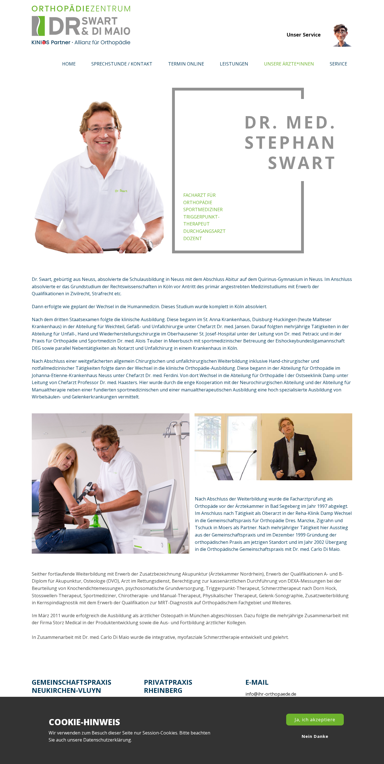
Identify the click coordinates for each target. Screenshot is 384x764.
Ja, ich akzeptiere (315, 719)
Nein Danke (315, 736)
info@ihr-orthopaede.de (270, 694)
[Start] (81, 25)
